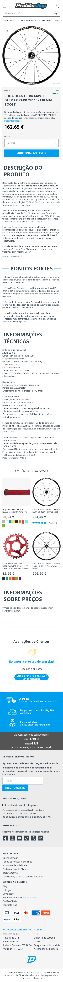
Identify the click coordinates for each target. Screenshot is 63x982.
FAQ (4, 886)
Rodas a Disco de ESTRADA (17, 945)
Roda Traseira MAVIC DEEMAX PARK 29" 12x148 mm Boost (46, 510)
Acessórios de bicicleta (46, 948)
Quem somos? (10, 857)
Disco (7, 136)
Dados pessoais (48, 975)
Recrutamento (10, 872)
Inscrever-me (15, 787)
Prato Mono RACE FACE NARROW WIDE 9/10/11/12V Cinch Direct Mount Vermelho (15, 566)
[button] (4, 6)
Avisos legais (33, 972)
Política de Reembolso (26, 975)
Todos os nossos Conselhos (17, 861)
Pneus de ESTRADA (12, 948)
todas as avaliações (23, 747)
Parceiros (25, 978)
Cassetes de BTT (11, 933)
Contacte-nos (9, 904)
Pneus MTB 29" (10, 941)
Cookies (38, 978)
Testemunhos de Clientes (15, 869)
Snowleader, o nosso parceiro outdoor (22, 876)
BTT (36, 933)
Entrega (6, 890)
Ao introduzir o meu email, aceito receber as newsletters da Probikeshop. (31, 773)
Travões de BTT (10, 937)
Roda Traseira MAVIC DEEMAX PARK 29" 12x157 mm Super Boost (46, 566)
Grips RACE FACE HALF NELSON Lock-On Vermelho (14, 510)
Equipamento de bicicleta (47, 945)
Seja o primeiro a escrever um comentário (31, 677)
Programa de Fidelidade (14, 865)
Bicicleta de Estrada (44, 937)
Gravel (37, 941)
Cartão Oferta (9, 901)
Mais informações (13, 120)
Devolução (8, 893)
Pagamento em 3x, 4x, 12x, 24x (19, 897)
